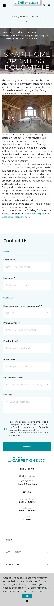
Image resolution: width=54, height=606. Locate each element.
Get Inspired (13, 552)
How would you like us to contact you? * (22, 306)
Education (12, 564)
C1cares (32, 32)
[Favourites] (44, 5)
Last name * (9, 278)
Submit (27, 446)
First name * (9, 260)
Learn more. (37, 591)
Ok (26, 596)
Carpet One (7, 32)
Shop (9, 540)
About (21, 32)
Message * (8, 395)
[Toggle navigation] (4, 5)
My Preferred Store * (13, 378)
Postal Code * (9, 359)
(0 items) (49, 5)
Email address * (10, 341)
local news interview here (16, 217)
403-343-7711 (27, 21)
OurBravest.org (32, 213)
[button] (38, 5)
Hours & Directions (27, 484)
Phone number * (11, 323)
